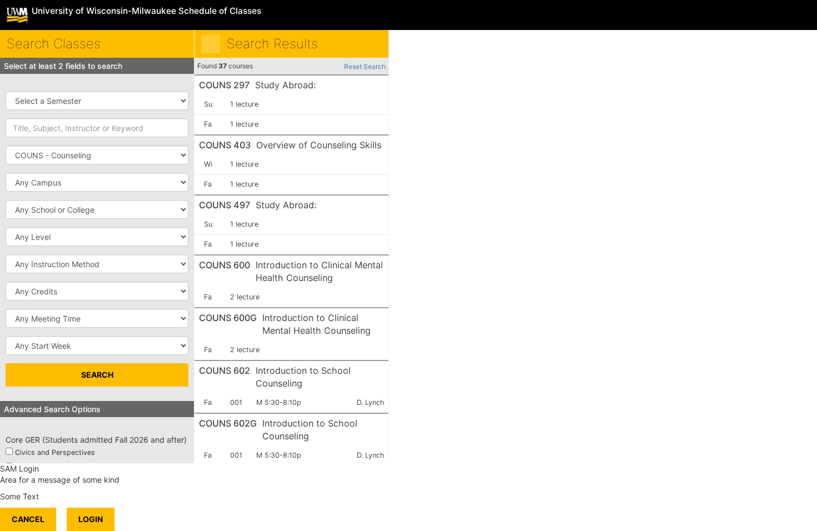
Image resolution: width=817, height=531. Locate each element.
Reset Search (365, 66)
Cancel (28, 519)
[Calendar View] (372, 43)
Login (90, 519)
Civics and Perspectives (55, 452)
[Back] (210, 43)
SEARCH (97, 374)
